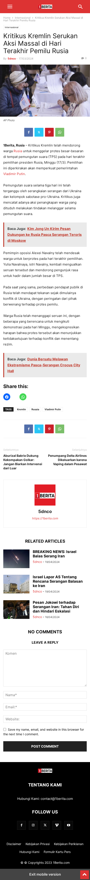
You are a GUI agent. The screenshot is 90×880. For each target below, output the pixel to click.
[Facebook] (28, 132)
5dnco (12, 58)
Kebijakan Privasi (38, 844)
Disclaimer (14, 844)
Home (6, 17)
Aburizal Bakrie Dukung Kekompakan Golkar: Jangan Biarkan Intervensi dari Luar (22, 462)
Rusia (18, 151)
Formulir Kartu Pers (57, 852)
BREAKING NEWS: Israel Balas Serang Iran (54, 553)
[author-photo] (45, 505)
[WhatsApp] (59, 132)
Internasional (23, 17)
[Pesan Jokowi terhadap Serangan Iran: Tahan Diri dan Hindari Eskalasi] (16, 610)
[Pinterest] (49, 132)
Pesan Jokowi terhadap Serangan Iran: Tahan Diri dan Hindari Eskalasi (56, 606)
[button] (9, 6)
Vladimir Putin (14, 174)
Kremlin (21, 409)
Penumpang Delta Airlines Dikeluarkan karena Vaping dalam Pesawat (67, 460)
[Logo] (45, 772)
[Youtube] (68, 825)
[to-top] (84, 872)
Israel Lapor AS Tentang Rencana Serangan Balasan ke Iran (58, 581)
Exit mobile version (45, 874)
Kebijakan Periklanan (68, 844)
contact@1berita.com (57, 799)
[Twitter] (39, 132)
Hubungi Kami (29, 852)
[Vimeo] (56, 825)
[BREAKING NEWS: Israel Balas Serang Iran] (16, 559)
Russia (35, 409)
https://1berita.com (45, 518)
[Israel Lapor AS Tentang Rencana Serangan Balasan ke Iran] (16, 584)
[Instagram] (33, 825)
